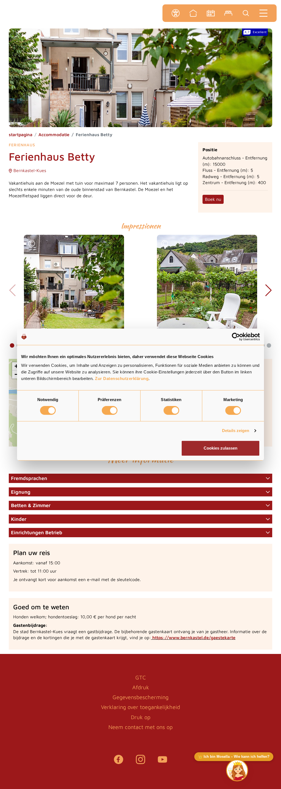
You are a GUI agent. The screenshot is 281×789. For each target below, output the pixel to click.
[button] (31, 244)
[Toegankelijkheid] (175, 13)
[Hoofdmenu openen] (263, 13)
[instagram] (140, 762)
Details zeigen (235, 430)
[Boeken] (228, 13)
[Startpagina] (193, 13)
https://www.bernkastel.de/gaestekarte (193, 637)
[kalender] (210, 13)
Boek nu (213, 199)
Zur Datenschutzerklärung (121, 378)
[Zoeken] (245, 13)
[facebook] (118, 762)
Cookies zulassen (220, 448)
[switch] (109, 410)
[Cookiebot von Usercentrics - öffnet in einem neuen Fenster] (236, 337)
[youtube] (162, 762)
